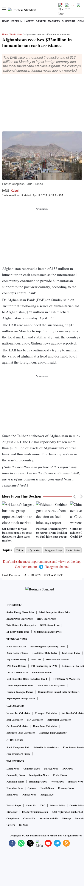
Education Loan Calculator (20, 732)
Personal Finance (15, 781)
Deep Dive (36, 659)
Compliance (12, 818)
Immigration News (38, 775)
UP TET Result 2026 (17, 672)
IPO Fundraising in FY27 (44, 666)
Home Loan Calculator (45, 726)
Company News (31, 768)
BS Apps (23, 824)
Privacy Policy (57, 805)
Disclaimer (11, 811)
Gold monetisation (41, 672)
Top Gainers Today (16, 659)
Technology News (38, 781)
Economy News (66, 788)
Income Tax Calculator (18, 713)
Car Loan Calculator (17, 726)
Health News (47, 788)
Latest (29, 21)
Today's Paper (13, 805)
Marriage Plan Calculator (53, 732)
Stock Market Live (16, 646)
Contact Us (29, 818)
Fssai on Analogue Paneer (19, 692)
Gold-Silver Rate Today (45, 653)
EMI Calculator (14, 719)
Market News (51, 768)
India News (12, 794)
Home (5, 21)
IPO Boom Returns (16, 666)
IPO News (67, 768)
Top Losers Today (71, 653)
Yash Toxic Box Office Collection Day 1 (26, 679)
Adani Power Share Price (19, 618)
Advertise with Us (48, 818)
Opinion (32, 788)
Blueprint (68, 21)
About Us (31, 805)
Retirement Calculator (59, 719)
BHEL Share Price (49, 625)
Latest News (12, 768)
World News (16, 34)
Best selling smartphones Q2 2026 (47, 646)
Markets (54, 21)
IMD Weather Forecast (58, 659)
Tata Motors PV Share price (21, 625)
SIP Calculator (35, 719)
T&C (42, 805)
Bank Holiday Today (17, 653)
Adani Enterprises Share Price (54, 612)
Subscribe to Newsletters (46, 747)
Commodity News (15, 775)
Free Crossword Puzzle (18, 753)
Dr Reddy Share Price (17, 631)
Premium (16, 21)
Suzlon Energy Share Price (20, 612)
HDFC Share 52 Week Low (66, 679)
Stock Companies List (17, 747)
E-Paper (41, 21)
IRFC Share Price (46, 618)
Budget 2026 (47, 794)
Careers (10, 824)
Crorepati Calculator (46, 713)
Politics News (29, 794)
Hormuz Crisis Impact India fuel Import (58, 692)
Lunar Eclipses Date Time (19, 685)
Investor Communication (35, 811)
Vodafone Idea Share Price (48, 631)
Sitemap (66, 818)
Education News (14, 788)
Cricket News (60, 775)
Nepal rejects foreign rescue (20, 698)
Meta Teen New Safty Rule (51, 685)
